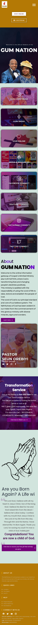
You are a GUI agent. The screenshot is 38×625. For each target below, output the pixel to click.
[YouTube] (11, 619)
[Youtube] (3, 364)
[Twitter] (7, 364)
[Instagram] (11, 364)
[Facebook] (15, 364)
